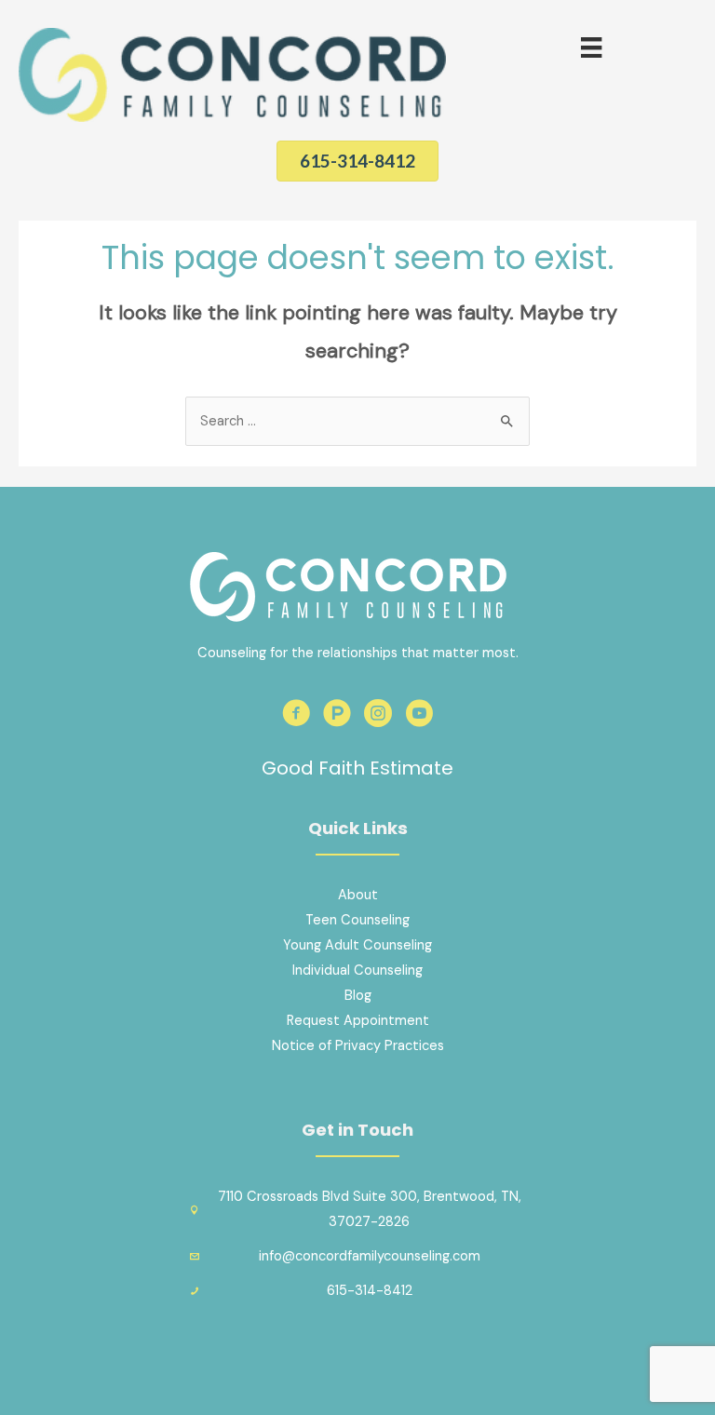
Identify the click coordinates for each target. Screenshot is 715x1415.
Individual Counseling (357, 970)
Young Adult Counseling (357, 945)
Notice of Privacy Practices (358, 1046)
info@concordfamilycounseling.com (369, 1256)
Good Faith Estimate (357, 768)
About (358, 895)
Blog (357, 995)
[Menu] (591, 47)
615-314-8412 (369, 1291)
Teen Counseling (357, 920)
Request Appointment (358, 1021)
